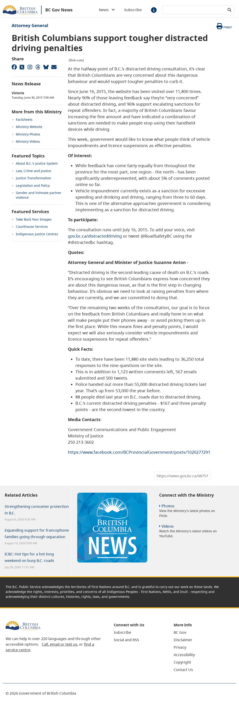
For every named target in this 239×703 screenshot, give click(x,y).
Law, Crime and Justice (33, 171)
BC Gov (180, 632)
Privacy (180, 647)
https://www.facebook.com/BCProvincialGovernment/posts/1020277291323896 (146, 452)
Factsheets (24, 119)
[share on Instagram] (30, 67)
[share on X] (22, 67)
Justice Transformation (33, 178)
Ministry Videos (28, 141)
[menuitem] (138, 632)
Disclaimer (183, 639)
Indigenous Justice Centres (37, 234)
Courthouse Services (32, 226)
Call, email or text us (59, 644)
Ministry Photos (28, 134)
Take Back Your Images (34, 219)
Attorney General (30, 25)
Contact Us (183, 669)
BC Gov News (59, 10)
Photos (168, 506)
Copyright (182, 662)
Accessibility (184, 654)
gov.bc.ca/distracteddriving (95, 236)
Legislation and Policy (33, 185)
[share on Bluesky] (45, 67)
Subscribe (133, 9)
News (105, 9)
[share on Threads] (37, 67)
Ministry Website (29, 127)
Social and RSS (126, 639)
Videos (168, 526)
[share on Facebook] (14, 67)
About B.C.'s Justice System (37, 163)
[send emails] (53, 67)
